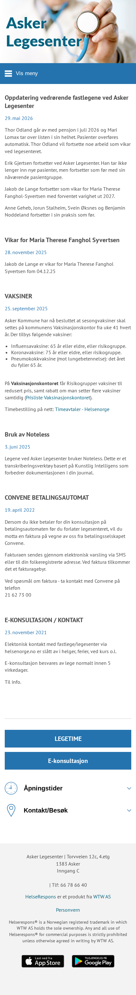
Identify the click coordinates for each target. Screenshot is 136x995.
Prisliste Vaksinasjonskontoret (58, 397)
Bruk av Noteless (27, 434)
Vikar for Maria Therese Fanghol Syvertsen (62, 240)
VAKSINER (18, 296)
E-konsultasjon (68, 761)
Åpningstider (43, 788)
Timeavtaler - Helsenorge (82, 409)
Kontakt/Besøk (46, 810)
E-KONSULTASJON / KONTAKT (44, 620)
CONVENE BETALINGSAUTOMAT (47, 497)
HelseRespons (40, 896)
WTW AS (102, 896)
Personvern (68, 910)
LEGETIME (68, 739)
